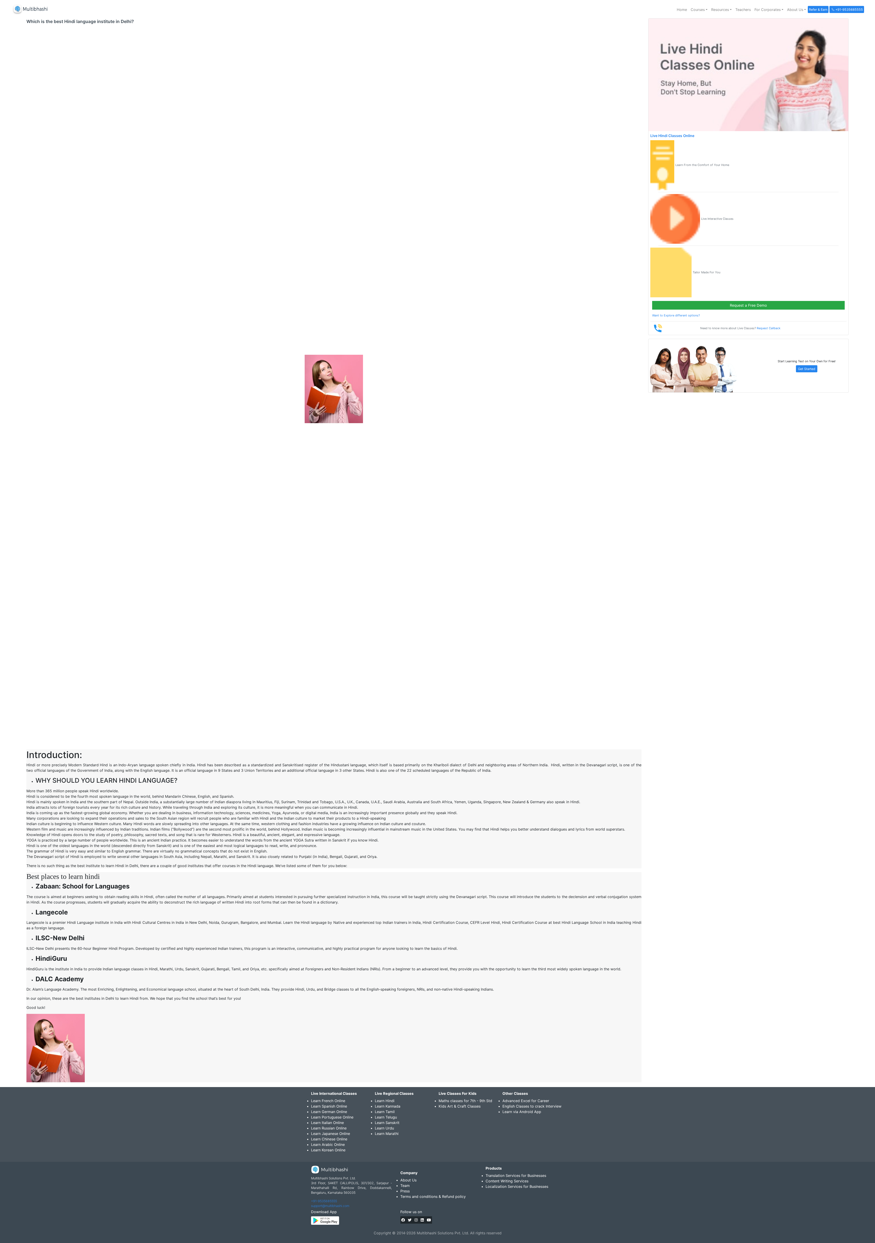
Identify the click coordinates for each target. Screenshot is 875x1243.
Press (405, 1191)
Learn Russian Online (329, 1128)
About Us (408, 1180)
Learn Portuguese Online (332, 1117)
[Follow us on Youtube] (429, 1220)
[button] (699, 9)
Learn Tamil (385, 1111)
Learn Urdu (384, 1128)
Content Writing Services (507, 1181)
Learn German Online (329, 1111)
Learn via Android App (521, 1111)
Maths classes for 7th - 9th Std (465, 1100)
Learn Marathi (387, 1133)
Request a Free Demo (748, 305)
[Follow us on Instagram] (416, 1220)
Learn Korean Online (328, 1150)
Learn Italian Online (327, 1122)
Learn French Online (328, 1100)
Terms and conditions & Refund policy (433, 1196)
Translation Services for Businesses (516, 1175)
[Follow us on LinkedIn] (422, 1220)
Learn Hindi (384, 1100)
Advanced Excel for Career (525, 1100)
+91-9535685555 (324, 1201)
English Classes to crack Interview (531, 1106)
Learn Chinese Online (329, 1139)
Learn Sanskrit (387, 1122)
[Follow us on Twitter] (409, 1220)
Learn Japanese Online (330, 1133)
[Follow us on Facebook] (403, 1220)
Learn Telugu (386, 1117)
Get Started (806, 369)
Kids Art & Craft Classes (460, 1106)
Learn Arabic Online (328, 1144)
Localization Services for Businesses (517, 1186)
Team (405, 1185)
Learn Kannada (387, 1106)
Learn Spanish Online (329, 1106)
